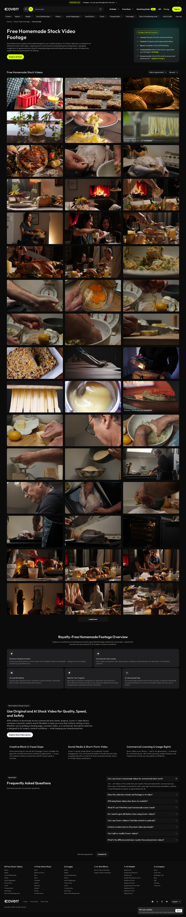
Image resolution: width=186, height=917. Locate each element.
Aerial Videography (10, 880)
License (25, 901)
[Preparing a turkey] (93, 498)
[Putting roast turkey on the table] (35, 228)
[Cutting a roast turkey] (35, 262)
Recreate (35, 174)
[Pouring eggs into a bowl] (35, 295)
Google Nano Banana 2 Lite (132, 878)
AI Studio (112, 9)
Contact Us (102, 854)
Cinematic (37, 880)
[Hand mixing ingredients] (93, 329)
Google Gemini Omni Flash (132, 885)
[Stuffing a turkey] (93, 161)
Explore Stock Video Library (20, 735)
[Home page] (11, 9)
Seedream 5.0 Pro (129, 888)
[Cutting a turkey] (35, 161)
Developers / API (159, 875)
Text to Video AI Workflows (102, 870)
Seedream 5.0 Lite (129, 891)
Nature (6, 870)
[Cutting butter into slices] (35, 430)
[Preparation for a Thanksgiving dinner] (151, 565)
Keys (35, 875)
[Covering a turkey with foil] (93, 531)
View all (179, 16)
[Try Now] (117, 2)
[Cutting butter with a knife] (151, 329)
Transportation (8, 888)
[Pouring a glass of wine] (93, 599)
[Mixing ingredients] (151, 430)
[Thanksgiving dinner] (151, 599)
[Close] (178, 2)
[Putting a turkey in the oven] (151, 531)
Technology (7, 891)
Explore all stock (15, 57)
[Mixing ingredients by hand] (35, 498)
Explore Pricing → (158, 58)
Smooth (36, 883)
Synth (36, 870)
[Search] (31, 9)
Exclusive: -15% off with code (138, 141)
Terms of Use (44, 901)
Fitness (6, 878)
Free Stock (126, 9)
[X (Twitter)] (157, 902)
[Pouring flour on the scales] (93, 464)
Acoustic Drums (38, 893)
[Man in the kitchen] (93, 430)
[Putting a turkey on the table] (35, 599)
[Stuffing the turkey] (151, 498)
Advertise (156, 883)
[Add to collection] (60, 148)
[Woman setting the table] (93, 565)
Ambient (36, 888)
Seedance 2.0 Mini (129, 883)
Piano (36, 878)
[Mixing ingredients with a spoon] (151, 262)
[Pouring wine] (151, 194)
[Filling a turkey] (35, 531)
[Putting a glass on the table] (35, 194)
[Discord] (167, 902)
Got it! (179, 911)
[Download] (60, 174)
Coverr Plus (157, 872)
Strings (36, 891)
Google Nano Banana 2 (131, 872)
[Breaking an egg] (151, 295)
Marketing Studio (146, 9)
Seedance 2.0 (128, 875)
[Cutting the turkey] (151, 228)
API (159, 9)
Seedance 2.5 (128, 870)
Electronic (37, 885)
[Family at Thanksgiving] (93, 262)
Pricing (166, 9)
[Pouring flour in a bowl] (35, 464)
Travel (6, 885)
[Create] (26, 9)
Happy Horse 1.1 (128, 893)
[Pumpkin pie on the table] (93, 194)
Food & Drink (8, 883)
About (155, 870)
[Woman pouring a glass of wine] (93, 228)
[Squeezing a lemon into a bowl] (151, 464)
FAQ (155, 880)
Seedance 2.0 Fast (129, 880)
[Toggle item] (176, 779)
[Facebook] (162, 902)
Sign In (176, 9)
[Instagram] (152, 902)
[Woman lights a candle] (35, 565)
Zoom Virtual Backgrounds (12, 893)
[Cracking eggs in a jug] (93, 295)
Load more (93, 619)
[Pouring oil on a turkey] (151, 161)
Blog (155, 878)
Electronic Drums (39, 872)
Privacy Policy (34, 901)
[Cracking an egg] (35, 329)
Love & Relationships (10, 875)
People (6, 872)
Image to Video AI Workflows (102, 872)
